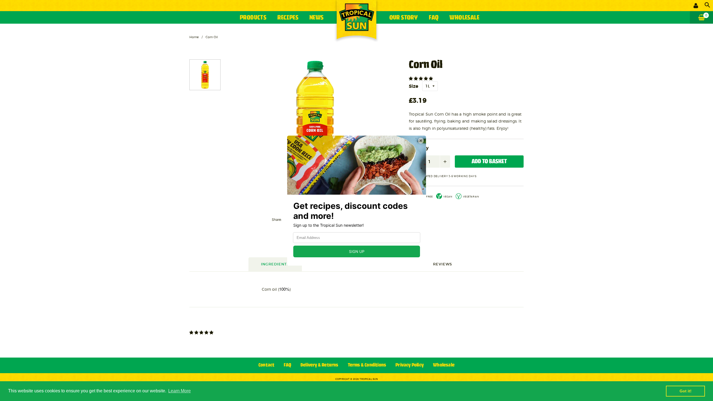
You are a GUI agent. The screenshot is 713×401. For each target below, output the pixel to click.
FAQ (433, 18)
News (316, 18)
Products (253, 18)
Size (413, 86)
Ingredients (275, 264)
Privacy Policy (409, 365)
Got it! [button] (686, 391)
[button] (421, 78)
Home (194, 37)
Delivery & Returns (319, 365)
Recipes (287, 18)
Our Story (403, 18)
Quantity (419, 148)
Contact (266, 365)
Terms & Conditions (367, 365)
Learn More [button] (179, 390)
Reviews (442, 264)
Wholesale (464, 18)
